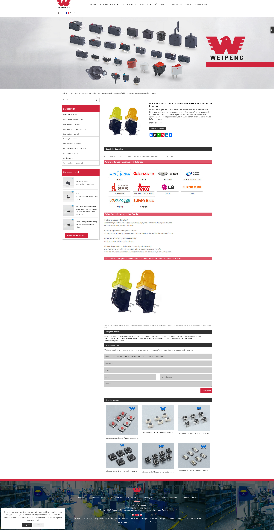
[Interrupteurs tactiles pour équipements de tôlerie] (122, 454)
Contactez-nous (189, 497)
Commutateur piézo (70, 153)
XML (134, 522)
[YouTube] (136, 515)
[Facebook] (133, 515)
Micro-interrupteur (70, 115)
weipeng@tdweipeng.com (140, 508)
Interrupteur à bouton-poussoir (74, 129)
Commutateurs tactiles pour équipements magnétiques (195, 471)
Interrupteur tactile (89, 93)
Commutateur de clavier (72, 144)
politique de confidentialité (148, 522)
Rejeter (27, 525)
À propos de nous (98, 497)
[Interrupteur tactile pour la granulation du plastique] (158, 455)
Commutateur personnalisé (73, 163)
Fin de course (68, 158)
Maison (81, 497)
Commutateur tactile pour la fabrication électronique (195, 433)
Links (118, 522)
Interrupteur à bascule (71, 124)
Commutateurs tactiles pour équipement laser (158, 432)
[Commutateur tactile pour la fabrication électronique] (194, 417)
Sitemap (124, 522)
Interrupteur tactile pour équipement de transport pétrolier (123, 438)
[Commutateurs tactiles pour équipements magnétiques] (194, 454)
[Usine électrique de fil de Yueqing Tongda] (64, 4)
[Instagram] (138, 515)
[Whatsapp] (141, 515)
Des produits (75, 93)
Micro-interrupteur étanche (73, 120)
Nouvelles (132, 497)
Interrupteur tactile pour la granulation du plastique (159, 472)
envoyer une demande (157, 129)
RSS (129, 522)
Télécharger (147, 497)
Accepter (39, 525)
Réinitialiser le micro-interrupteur (75, 148)
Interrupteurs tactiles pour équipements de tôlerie (123, 471)
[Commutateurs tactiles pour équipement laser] (158, 416)
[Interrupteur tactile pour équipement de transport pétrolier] (122, 419)
